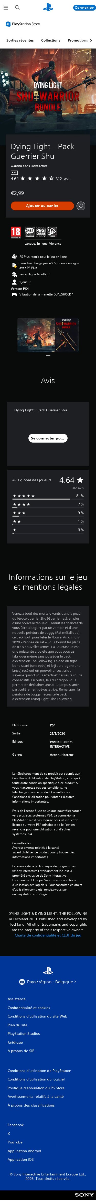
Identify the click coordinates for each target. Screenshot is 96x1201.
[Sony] (84, 1198)
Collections (50, 40)
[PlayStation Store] (24, 24)
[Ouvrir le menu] (6, 7)
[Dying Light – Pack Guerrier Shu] (48, 335)
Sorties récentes (20, 40)
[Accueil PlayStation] (48, 8)
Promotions (78, 40)
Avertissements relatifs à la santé (35, 848)
